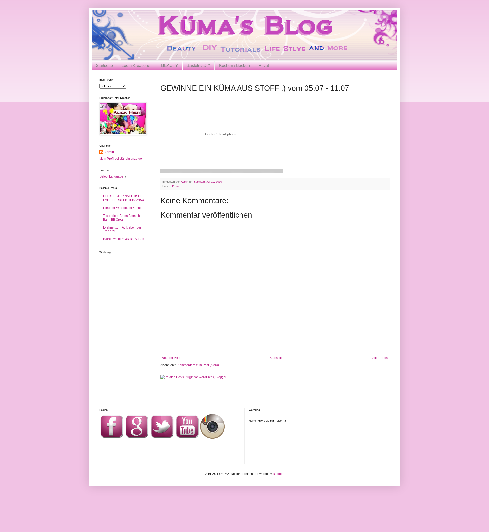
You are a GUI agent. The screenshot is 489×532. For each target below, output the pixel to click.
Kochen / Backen (234, 65)
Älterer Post (380, 358)
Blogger (278, 474)
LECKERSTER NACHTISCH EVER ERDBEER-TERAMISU (123, 197)
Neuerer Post (171, 358)
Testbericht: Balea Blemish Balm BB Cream (121, 217)
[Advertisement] (275, 342)
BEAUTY (169, 65)
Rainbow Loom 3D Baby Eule (123, 239)
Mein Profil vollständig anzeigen (121, 158)
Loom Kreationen (137, 65)
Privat (264, 65)
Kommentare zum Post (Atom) (198, 365)
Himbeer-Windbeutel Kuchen (123, 208)
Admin (109, 152)
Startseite (104, 65)
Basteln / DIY (198, 65)
